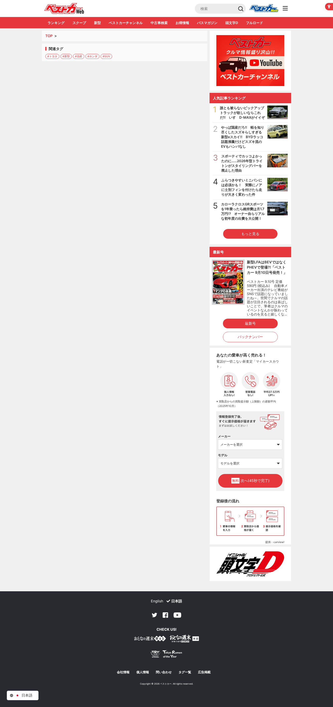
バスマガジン (207, 23)
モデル (222, 455)
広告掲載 (204, 672)
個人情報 (142, 672)
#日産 (78, 56)
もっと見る (250, 233)
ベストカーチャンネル (126, 23)
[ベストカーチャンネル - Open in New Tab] (250, 60)
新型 (97, 23)
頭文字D (231, 23)
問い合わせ (164, 672)
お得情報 (182, 23)
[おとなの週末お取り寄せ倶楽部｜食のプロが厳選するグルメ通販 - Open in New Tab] (150, 639)
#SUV (106, 56)
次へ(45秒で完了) (251, 480)
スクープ (79, 23)
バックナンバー (250, 336)
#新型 (66, 56)
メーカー (224, 436)
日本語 (176, 601)
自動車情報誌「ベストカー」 (64, 8)
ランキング (56, 23)
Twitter (154, 615)
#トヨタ (52, 56)
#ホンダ (92, 56)
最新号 (250, 323)
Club (264, 9)
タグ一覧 (185, 672)
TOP (49, 36)
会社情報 (123, 672)
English (157, 601)
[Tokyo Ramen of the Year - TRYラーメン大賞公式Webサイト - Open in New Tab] (166, 655)
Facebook (165, 615)
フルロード (254, 23)
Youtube (177, 615)
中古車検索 (159, 23)
